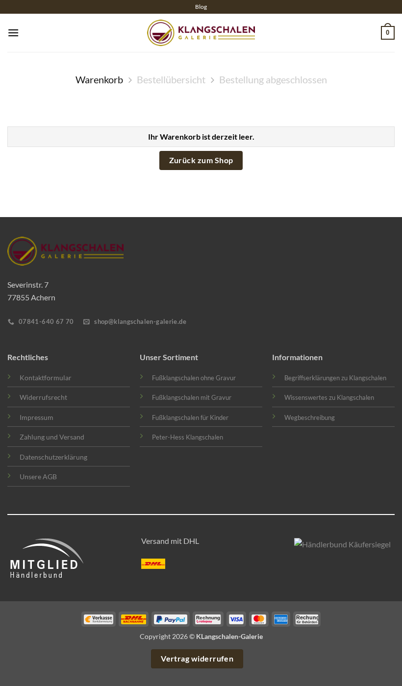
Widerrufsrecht (43, 397)
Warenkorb (99, 79)
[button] (13, 33)
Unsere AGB (38, 476)
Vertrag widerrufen (197, 658)
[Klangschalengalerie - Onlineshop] (201, 33)
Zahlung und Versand (52, 437)
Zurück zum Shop (201, 160)
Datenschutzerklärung (53, 457)
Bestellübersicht (171, 79)
